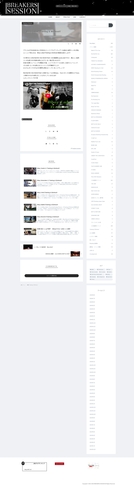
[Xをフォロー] (49, 144)
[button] (111, 25)
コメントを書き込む (51, 275)
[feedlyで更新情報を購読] (53, 144)
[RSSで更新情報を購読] (57, 144)
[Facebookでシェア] (72, 44)
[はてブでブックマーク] (76, 44)
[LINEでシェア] (80, 44)
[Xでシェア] (68, 44)
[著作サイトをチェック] (46, 144)
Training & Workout (27, 119)
